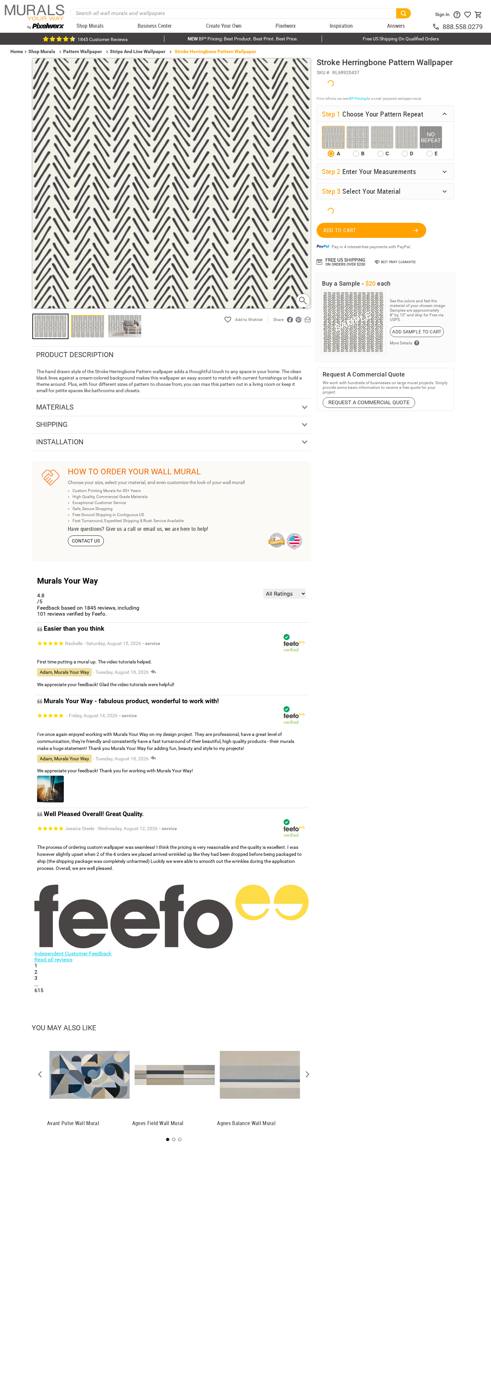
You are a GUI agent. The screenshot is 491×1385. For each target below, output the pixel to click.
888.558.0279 (463, 27)
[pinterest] (299, 320)
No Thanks (354, 751)
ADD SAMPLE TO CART (416, 331)
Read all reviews (53, 959)
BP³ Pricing (357, 98)
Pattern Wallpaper (82, 51)
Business (354, 729)
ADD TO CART (339, 229)
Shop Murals (41, 51)
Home (270, 729)
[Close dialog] (476, 626)
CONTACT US (86, 541)
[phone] (437, 26)
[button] (40, 1074)
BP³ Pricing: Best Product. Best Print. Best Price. (243, 38)
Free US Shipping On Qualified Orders (401, 38)
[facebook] (290, 320)
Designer (437, 729)
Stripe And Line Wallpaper (137, 51)
